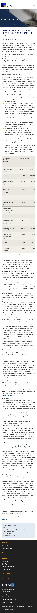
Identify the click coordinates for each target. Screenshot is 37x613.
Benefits (4, 564)
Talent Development (8, 566)
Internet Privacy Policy (9, 599)
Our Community (7, 548)
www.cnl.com (8, 395)
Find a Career (6, 569)
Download (5, 519)
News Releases (7, 574)
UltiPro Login (6, 591)
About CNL (5, 542)
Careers (4, 558)
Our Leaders (6, 546)
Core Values (6, 561)
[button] (34, 5)
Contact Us (5, 579)
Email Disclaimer (7, 602)
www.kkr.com (18, 425)
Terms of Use (6, 597)
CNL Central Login (8, 589)
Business (5, 553)
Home (4, 39)
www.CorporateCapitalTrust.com (13, 377)
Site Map (4, 594)
